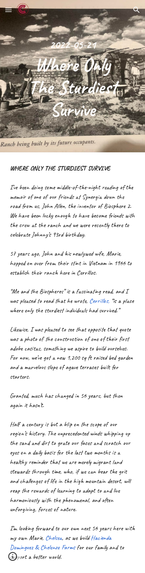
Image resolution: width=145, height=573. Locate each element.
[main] (72, 76)
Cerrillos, (99, 301)
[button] (8, 9)
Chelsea (53, 538)
